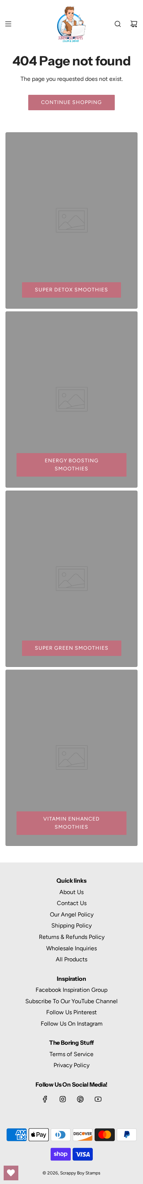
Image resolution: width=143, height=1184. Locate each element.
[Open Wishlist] (11, 1173)
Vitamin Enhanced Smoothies (71, 823)
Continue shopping (71, 102)
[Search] (118, 24)
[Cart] (134, 24)
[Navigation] (8, 24)
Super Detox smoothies (71, 290)
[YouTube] (98, 1099)
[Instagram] (63, 1099)
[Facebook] (45, 1099)
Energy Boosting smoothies (72, 465)
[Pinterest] (80, 1099)
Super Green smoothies (72, 648)
